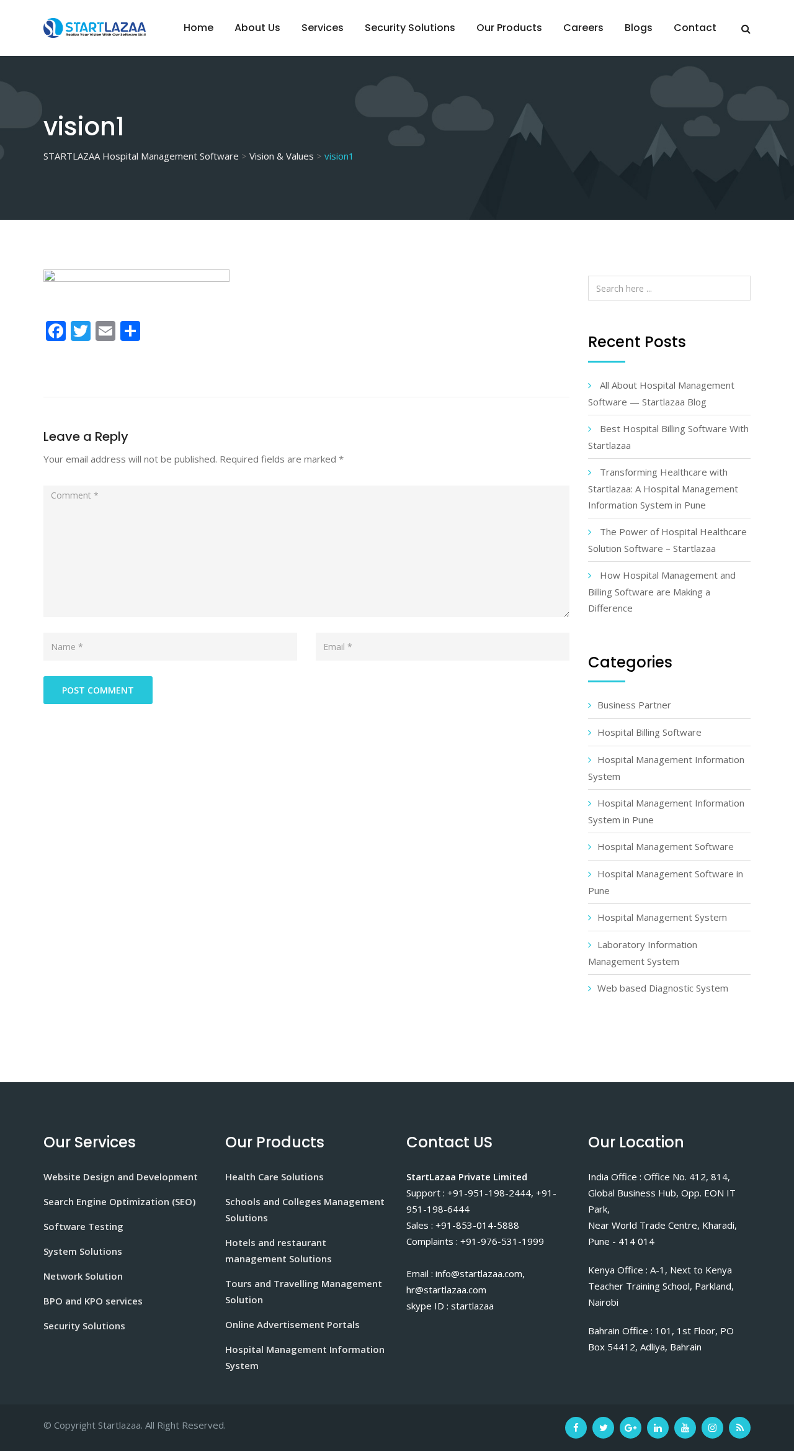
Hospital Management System (662, 917)
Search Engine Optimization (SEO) (119, 1201)
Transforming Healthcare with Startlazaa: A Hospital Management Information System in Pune (663, 488)
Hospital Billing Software (649, 732)
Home (198, 27)
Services (322, 27)
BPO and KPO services (93, 1301)
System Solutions (82, 1251)
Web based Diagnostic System (662, 988)
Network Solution (83, 1276)
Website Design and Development (120, 1176)
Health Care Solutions (274, 1176)
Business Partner (634, 704)
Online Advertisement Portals (292, 1324)
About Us (257, 27)
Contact (695, 27)
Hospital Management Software (665, 846)
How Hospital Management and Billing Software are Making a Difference (662, 591)
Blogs (639, 27)
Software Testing (83, 1226)
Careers (583, 27)
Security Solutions (410, 27)
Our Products (509, 27)
